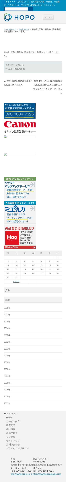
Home (9, 417)
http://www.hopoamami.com (47, 474)
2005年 (7, 390)
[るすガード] (20, 155)
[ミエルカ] (20, 223)
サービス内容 (13, 421)
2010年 (7, 356)
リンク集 (10, 437)
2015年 (7, 322)
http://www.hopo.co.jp (21, 474)
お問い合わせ (13, 444)
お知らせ (20, 65)
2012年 (7, 342)
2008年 (7, 369)
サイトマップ (13, 440)
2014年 (7, 328)
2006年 (7, 383)
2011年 (7, 349)
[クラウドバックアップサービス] (20, 199)
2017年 (7, 315)
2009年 (7, 362)
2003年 (7, 403)
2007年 (7, 376)
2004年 (7, 396)
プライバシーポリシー (17, 448)
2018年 (7, 308)
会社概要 (10, 429)
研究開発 (10, 425)
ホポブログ (24, 29)
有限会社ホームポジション (19, 17)
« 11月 (16, 281)
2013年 (7, 335)
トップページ (10, 29)
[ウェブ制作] (20, 137)
